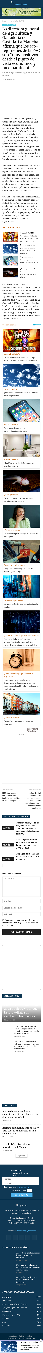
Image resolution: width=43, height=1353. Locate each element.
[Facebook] (4, 85)
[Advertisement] (21, 751)
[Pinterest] (15, 85)
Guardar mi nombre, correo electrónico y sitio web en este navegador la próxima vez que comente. (20, 922)
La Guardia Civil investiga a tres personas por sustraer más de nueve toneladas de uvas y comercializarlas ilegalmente (32, 800)
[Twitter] (10, 85)
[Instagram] (15, 1237)
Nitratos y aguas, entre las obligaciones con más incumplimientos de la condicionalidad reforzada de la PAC (27, 828)
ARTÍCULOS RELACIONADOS (16, 816)
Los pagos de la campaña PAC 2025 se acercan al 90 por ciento (28, 856)
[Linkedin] (26, 85)
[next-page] (7, 865)
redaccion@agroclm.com (27, 1231)
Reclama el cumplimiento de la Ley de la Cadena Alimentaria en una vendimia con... (20, 1131)
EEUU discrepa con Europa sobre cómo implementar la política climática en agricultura (11, 797)
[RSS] (21, 1237)
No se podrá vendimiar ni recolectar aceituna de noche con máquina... (28, 1267)
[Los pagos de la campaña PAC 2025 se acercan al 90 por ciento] (8, 856)
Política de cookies (25, 1336)
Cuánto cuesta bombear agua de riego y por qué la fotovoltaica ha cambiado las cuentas (21, 1010)
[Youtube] (34, 1237)
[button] (4, 4)
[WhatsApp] (21, 85)
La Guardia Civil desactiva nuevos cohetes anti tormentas (26, 1279)
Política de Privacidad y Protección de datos (20, 1339)
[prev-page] (3, 865)
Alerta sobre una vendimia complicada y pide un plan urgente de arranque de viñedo (20, 1114)
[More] (32, 85)
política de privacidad (23, 1187)
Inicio (4, 21)
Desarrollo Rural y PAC (16, 21)
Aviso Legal (13, 1336)
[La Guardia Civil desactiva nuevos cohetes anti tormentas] (8, 1280)
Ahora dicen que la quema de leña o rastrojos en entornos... (28, 1255)
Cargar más (21, 1156)
